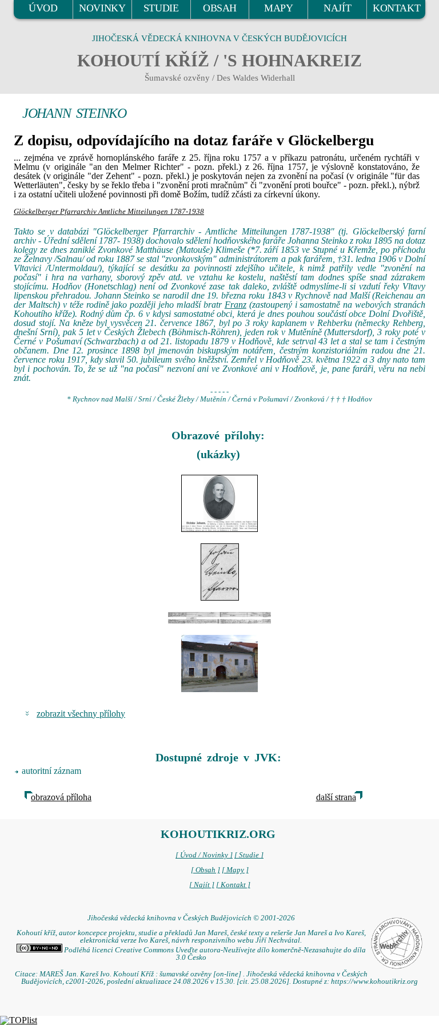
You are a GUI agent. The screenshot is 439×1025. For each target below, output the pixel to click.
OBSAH (220, 8)
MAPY (278, 8)
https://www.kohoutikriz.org (374, 982)
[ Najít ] (201, 885)
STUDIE (161, 8)
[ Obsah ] (205, 870)
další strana (336, 797)
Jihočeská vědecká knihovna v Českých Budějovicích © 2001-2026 (191, 918)
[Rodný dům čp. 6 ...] (219, 663)
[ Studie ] (249, 855)
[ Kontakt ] (233, 885)
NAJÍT (337, 8)
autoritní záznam (51, 771)
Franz (235, 304)
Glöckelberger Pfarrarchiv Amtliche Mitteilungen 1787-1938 (109, 212)
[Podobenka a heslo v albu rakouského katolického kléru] (219, 503)
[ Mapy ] (235, 870)
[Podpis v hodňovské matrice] (219, 572)
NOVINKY (102, 8)
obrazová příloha (61, 797)
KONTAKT (396, 8)
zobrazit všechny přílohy (81, 713)
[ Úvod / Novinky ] (204, 855)
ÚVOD (43, 8)
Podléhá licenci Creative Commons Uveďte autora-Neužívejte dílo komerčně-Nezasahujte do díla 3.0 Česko (214, 954)
